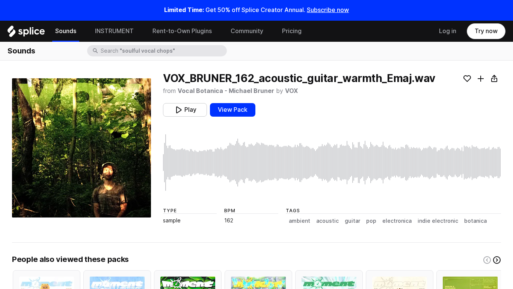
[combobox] (163, 51)
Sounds (65, 31)
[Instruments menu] (139, 31)
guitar (352, 221)
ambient (299, 221)
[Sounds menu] (81, 31)
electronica (397, 221)
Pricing (292, 31)
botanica (475, 221)
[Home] (26, 33)
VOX (291, 90)
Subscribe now (328, 10)
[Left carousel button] (487, 260)
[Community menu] (269, 31)
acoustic (327, 221)
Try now (486, 31)
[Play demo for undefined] (81, 148)
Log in (447, 31)
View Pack (232, 109)
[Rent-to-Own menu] (217, 31)
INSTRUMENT (114, 31)
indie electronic (438, 221)
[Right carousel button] (497, 260)
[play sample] (332, 162)
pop (371, 221)
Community (247, 31)
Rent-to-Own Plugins (182, 31)
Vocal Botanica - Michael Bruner (226, 90)
